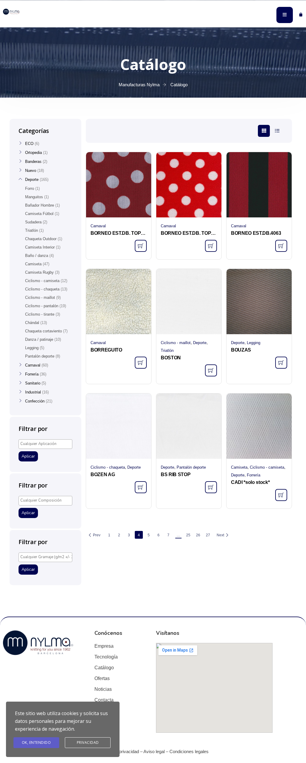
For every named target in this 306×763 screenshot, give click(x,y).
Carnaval (98, 226)
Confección (35, 401)
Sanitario (32, 383)
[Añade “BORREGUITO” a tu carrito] (141, 363)
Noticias (103, 689)
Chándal (32, 322)
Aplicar (28, 456)
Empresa (104, 646)
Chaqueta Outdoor (40, 239)
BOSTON (171, 357)
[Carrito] (301, 14)
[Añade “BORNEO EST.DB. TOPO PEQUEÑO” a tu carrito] (211, 246)
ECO (29, 143)
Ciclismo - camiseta (267, 467)
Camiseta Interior (40, 247)
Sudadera (33, 222)
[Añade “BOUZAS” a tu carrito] (281, 363)
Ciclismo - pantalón (41, 306)
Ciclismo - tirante (39, 314)
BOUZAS (241, 349)
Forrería (253, 475)
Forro (29, 188)
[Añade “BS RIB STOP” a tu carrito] (211, 487)
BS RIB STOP (175, 474)
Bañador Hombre (39, 205)
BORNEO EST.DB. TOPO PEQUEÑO (189, 233)
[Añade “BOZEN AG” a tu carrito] (141, 487)
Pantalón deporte (191, 467)
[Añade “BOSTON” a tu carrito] (211, 370)
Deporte (199, 342)
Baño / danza (36, 255)
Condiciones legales (189, 751)
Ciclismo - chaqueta (108, 467)
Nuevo (30, 170)
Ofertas (102, 678)
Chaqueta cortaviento (43, 331)
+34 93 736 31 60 (18, 20)
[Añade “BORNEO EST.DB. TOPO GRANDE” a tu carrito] (141, 246)
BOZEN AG (103, 474)
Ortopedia (33, 152)
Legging (253, 342)
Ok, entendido (36, 742)
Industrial (33, 392)
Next (220, 535)
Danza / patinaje (39, 339)
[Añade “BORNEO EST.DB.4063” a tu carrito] (281, 246)
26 (198, 535)
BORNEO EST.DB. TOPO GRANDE (119, 233)
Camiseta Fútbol (39, 213)
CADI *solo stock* (250, 482)
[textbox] (47, 443)
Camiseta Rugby (39, 272)
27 (208, 535)
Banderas (33, 161)
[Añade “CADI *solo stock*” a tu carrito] (281, 495)
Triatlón (167, 350)
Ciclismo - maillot (176, 342)
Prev (96, 535)
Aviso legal (154, 751)
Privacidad (88, 742)
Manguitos (34, 197)
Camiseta (239, 467)
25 (188, 535)
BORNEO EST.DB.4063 (256, 233)
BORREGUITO (106, 349)
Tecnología (106, 656)
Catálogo (104, 667)
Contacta (104, 700)
